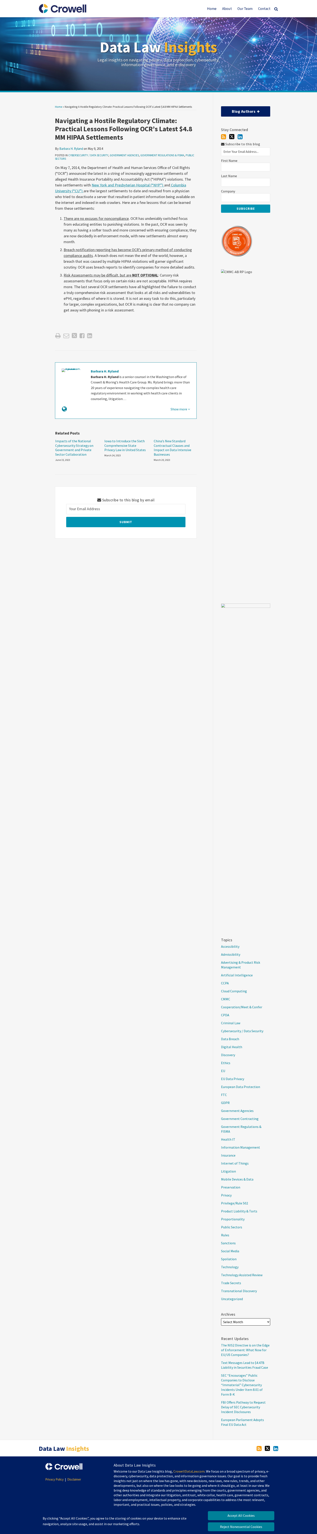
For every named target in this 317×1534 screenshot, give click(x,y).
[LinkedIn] (240, 137)
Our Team (245, 8)
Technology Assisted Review (241, 1275)
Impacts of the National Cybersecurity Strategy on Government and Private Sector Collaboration (74, 448)
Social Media (230, 1251)
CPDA (225, 1015)
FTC (224, 1095)
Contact (264, 8)
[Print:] (58, 335)
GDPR (225, 1103)
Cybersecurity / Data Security (88, 155)
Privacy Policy (54, 1479)
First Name (229, 161)
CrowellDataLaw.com (189, 1471)
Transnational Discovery (239, 1291)
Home (212, 8)
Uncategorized (232, 1299)
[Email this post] (66, 336)
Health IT (228, 1139)
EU (223, 1071)
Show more (179, 409)
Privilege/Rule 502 (234, 1203)
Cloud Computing (234, 991)
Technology (230, 1267)
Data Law (158, 47)
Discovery (228, 1055)
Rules (225, 1235)
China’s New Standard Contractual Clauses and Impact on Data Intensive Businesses (172, 448)
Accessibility (230, 946)
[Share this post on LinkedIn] (89, 336)
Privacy (226, 1195)
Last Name (229, 176)
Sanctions (228, 1243)
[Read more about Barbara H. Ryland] (64, 409)
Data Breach (230, 1039)
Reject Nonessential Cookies (241, 1527)
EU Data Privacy (232, 1079)
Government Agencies (124, 155)
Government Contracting (240, 1118)
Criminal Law (230, 1023)
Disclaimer (74, 1479)
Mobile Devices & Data (237, 1179)
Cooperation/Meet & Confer (241, 1007)
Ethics (225, 1063)
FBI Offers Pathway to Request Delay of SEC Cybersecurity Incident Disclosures (243, 1407)
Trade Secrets (231, 1283)
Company (228, 191)
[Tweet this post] (74, 336)
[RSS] (223, 137)
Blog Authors (238, 110)
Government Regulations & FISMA (162, 155)
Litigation (228, 1171)
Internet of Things (235, 1163)
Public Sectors (231, 1227)
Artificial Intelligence (237, 975)
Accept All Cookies (241, 1515)
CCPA (225, 983)
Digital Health (231, 1047)
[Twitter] (231, 137)
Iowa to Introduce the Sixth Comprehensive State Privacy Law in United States (125, 445)
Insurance (228, 1155)
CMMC (225, 999)
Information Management (240, 1147)
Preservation (230, 1187)
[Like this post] (82, 336)
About (227, 8)
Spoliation (229, 1259)
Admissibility (230, 954)
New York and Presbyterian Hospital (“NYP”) (128, 185)
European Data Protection (240, 1087)
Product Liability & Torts (239, 1211)
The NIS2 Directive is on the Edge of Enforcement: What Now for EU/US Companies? (245, 1350)
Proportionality (233, 1219)
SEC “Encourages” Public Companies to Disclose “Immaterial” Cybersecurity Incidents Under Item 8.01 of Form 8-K (242, 1384)
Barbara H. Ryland (71, 149)
